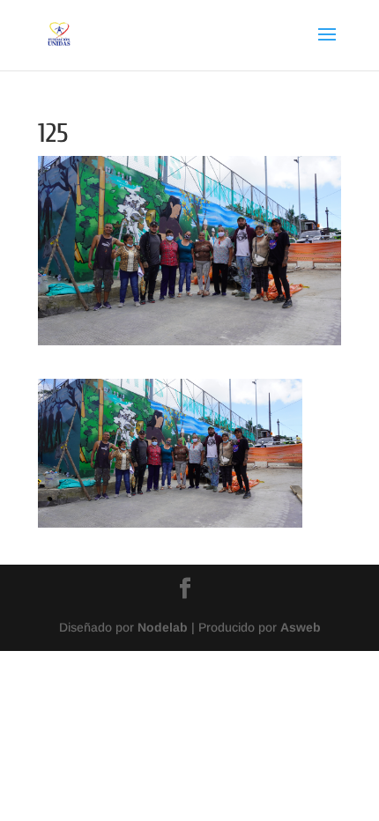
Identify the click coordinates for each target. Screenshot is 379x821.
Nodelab (162, 627)
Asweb (300, 627)
